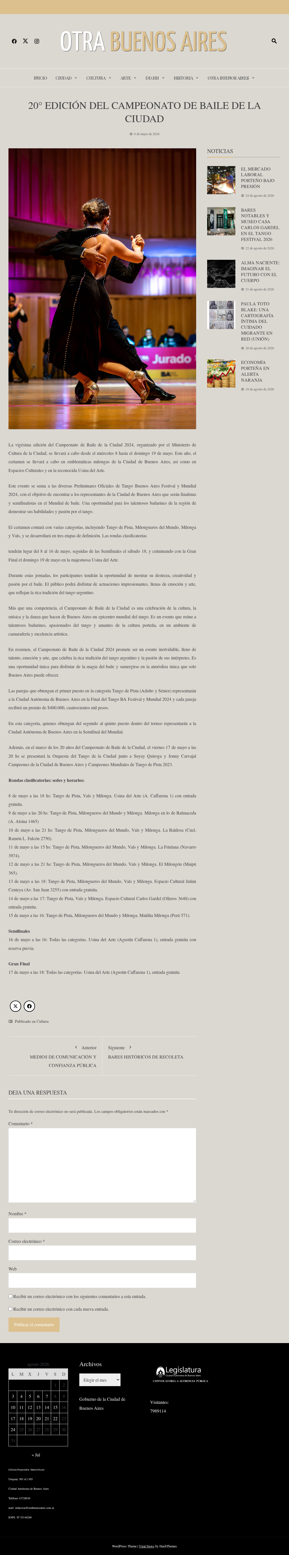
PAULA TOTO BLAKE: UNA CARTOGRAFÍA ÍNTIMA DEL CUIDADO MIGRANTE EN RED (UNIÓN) (257, 321)
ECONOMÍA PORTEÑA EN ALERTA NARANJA (255, 370)
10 (13, 1407)
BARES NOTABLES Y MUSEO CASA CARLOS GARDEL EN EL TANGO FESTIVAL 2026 (260, 224)
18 (21, 1418)
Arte (126, 78)
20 (38, 1418)
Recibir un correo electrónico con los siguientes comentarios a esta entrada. (79, 1296)
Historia (183, 78)
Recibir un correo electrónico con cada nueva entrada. (61, 1309)
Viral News (146, 1546)
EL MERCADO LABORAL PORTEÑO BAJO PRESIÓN (258, 177)
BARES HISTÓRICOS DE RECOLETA (145, 1051)
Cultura (96, 78)
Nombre (17, 1213)
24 (13, 1429)
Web (12, 1269)
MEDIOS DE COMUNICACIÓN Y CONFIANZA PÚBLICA (63, 1056)
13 (38, 1407)
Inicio (40, 78)
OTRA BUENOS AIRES (228, 78)
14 (47, 1407)
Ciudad (64, 78)
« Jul (36, 1455)
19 (30, 1418)
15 (55, 1407)
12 (30, 1407)
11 (21, 1407)
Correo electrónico (26, 1241)
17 (13, 1418)
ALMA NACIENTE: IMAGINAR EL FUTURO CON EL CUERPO (260, 271)
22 (55, 1418)
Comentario (20, 1123)
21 (47, 1418)
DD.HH (152, 78)
